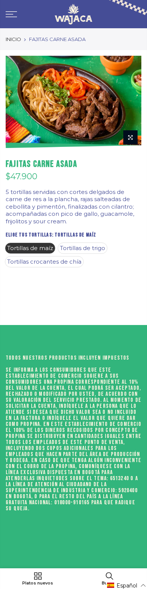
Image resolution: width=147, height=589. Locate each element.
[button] (126, 585)
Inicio (13, 39)
